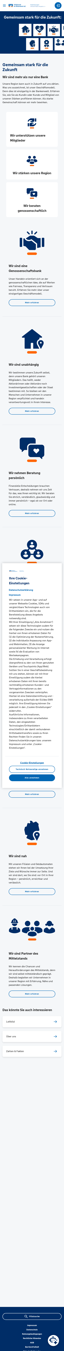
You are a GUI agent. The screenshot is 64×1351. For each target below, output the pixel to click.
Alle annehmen (32, 777)
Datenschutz (32, 1329)
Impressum (32, 1325)
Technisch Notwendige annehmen (32, 769)
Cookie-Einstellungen (32, 762)
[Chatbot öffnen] (53, 1340)
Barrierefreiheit (32, 1347)
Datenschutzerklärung (21, 589)
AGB (32, 1342)
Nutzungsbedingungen (32, 1334)
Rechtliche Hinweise (32, 1338)
